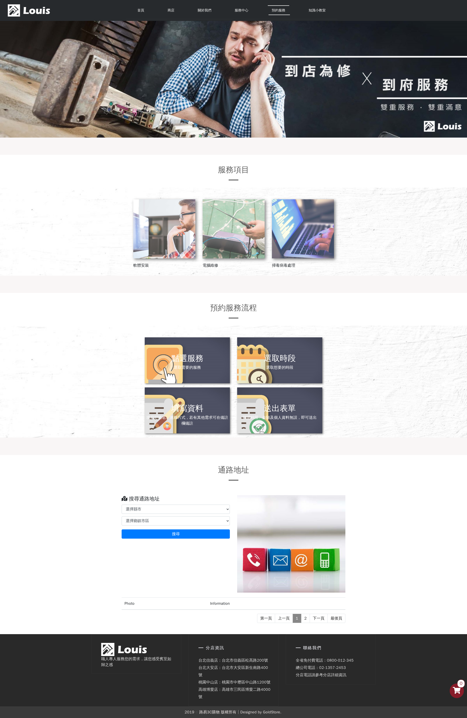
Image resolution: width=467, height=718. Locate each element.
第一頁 (266, 618)
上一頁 (284, 618)
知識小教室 (317, 10)
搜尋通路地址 (143, 499)
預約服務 (278, 10)
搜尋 (176, 534)
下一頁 (318, 618)
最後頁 (336, 618)
